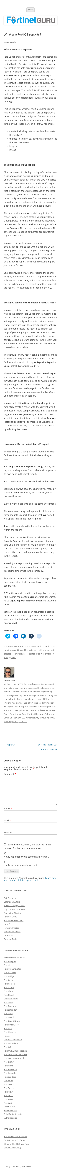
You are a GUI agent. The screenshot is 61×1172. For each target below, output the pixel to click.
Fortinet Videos (11, 1043)
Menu (30, 10)
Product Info (9, 1106)
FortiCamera (9, 983)
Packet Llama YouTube (14, 1140)
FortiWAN (8, 1099)
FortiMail (8, 1028)
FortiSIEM (8, 1080)
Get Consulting (11, 898)
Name (8, 808)
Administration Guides (14, 957)
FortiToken (9, 1088)
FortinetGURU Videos (13, 920)
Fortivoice (8, 1095)
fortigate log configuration (37, 650)
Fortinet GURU (10, 916)
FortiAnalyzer (10, 961)
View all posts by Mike (15, 721)
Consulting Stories (12, 913)
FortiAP (7, 965)
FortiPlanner (9, 1065)
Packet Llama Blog (12, 1147)
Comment (10, 773)
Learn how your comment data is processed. (30, 879)
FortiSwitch (9, 1084)
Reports (9, 744)
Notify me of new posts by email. (21, 865)
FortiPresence (10, 1069)
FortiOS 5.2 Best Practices (15, 1050)
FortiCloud (9, 995)
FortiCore (8, 1002)
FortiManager (10, 1032)
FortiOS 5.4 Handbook (14, 1058)
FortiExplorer (10, 1006)
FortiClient (8, 991)
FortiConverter (11, 998)
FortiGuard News (12, 1021)
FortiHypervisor (11, 1024)
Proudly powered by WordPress (17, 1166)
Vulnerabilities (10, 1117)
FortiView (8, 1091)
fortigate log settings (28, 653)
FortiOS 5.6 (9, 1062)
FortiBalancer (10, 972)
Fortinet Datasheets (13, 1039)
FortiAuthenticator (12, 968)
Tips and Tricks (10, 939)
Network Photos (11, 927)
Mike (13, 657)
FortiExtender (10, 1009)
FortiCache (9, 980)
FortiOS (39, 646)
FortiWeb (8, 1103)
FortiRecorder (10, 1073)
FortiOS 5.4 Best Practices (15, 1054)
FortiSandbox (10, 1076)
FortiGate (31, 646)
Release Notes (10, 1110)
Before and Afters (12, 901)
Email (7, 820)
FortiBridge (9, 976)
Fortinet (7, 1035)
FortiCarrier (9, 987)
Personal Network (12, 931)
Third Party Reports (13, 1114)
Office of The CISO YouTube (16, 1144)
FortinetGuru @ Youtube (15, 1136)
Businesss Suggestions (14, 905)
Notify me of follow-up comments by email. (26, 856)
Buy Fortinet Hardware (14, 909)
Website (8, 832)
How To (7, 924)
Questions (8, 935)
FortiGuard (9, 1017)
